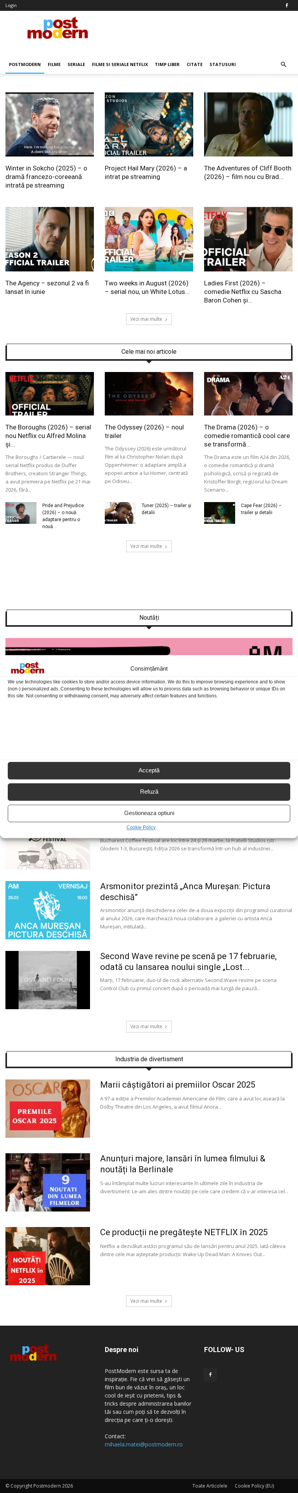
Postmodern (25, 64)
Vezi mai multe (146, 319)
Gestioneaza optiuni (149, 813)
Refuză (149, 792)
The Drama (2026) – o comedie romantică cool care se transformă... (247, 435)
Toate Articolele (209, 1486)
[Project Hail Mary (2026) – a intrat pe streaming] (149, 154)
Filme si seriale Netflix (120, 64)
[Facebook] (287, 5)
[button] (283, 64)
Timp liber (167, 64)
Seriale (76, 64)
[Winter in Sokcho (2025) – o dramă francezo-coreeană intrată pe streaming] (49, 154)
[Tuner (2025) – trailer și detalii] (120, 522)
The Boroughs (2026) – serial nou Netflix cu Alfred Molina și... (48, 435)
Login (11, 5)
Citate (195, 64)
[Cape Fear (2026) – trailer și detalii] (219, 522)
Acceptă (149, 770)
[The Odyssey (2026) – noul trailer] (149, 413)
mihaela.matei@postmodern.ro (144, 1444)
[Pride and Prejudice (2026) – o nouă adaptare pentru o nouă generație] (20, 522)
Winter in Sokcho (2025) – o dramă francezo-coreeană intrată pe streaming (46, 176)
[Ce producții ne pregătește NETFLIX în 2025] (47, 1283)
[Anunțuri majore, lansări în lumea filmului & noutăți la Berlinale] (47, 1209)
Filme (54, 64)
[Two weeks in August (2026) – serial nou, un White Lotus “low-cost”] (149, 269)
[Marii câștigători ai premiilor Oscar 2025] (47, 1136)
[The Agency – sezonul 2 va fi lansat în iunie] (49, 269)
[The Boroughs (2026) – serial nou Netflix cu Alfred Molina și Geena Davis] (49, 413)
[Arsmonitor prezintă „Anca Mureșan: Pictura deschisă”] (47, 937)
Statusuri (223, 64)
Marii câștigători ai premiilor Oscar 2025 (177, 1085)
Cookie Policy (141, 827)
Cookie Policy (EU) (254, 1486)
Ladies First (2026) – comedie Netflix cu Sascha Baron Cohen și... (242, 291)
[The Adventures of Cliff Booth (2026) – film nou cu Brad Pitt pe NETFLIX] (248, 154)
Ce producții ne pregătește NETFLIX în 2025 (184, 1232)
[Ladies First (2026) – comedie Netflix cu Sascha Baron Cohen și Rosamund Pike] (248, 269)
